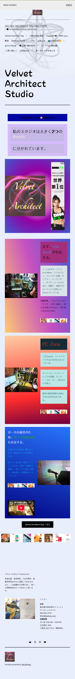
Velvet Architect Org (14, 36)
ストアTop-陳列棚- (49, 45)
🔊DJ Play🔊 (11, 45)
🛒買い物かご (11, 50)
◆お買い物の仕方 (27, 45)
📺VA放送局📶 (54, 41)
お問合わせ (24, 50)
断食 (7, 41)
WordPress (26, 665)
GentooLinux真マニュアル (23, 41)
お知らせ (41, 41)
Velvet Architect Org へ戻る (37, 524)
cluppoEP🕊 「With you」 (57, 36)
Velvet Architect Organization (26, 26)
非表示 (69, 5)
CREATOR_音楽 (36, 36)
